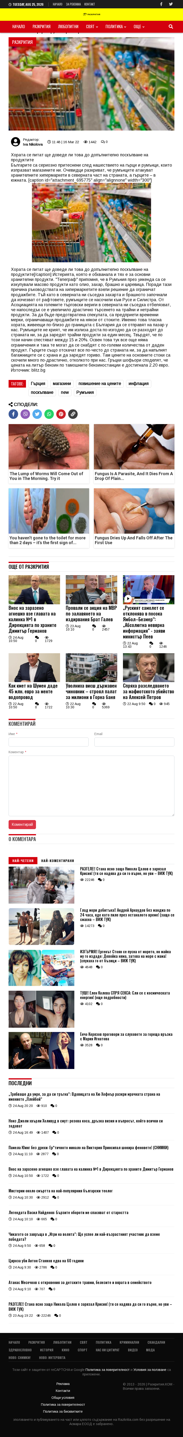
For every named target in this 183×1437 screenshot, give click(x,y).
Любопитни (68, 26)
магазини (62, 383)
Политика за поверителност (108, 1370)
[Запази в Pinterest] (61, 414)
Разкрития (42, 26)
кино (65, 1349)
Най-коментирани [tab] (57, 860)
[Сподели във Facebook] (13, 414)
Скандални (156, 1342)
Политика (114, 26)
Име (13, 734)
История (46, 1349)
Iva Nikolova (33, 144)
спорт (82, 1349)
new (65, 392)
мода (150, 1349)
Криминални (129, 1342)
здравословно (20, 1349)
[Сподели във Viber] (25, 414)
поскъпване (42, 392)
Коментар (17, 752)
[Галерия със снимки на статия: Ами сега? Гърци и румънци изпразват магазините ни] (91, 84)
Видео (133, 1349)
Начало (57, 4)
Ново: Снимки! (20, 1357)
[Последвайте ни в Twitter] (170, 4)
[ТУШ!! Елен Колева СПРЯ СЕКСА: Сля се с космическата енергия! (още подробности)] (41, 1026)
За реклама (73, 4)
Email (98, 734)
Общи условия (62, 1397)
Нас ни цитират (108, 1349)
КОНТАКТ (89, 4)
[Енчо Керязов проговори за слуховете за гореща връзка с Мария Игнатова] (41, 1068)
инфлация (139, 383)
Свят (90, 26)
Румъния (85, 392)
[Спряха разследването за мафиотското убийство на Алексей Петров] (148, 681)
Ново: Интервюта (52, 1357)
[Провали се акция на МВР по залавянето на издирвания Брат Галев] (91, 603)
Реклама (63, 1383)
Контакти (63, 1390)
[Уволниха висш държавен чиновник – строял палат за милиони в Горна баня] (91, 681)
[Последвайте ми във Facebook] (161, 4)
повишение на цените (100, 383)
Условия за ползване (150, 1370)
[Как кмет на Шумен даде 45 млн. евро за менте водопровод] (34, 681)
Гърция (38, 383)
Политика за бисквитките (63, 1411)
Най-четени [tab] (23, 860)
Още (137, 26)
